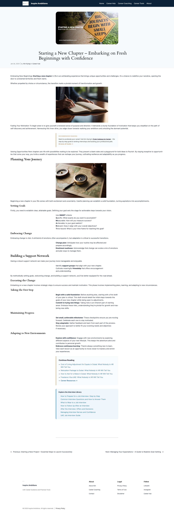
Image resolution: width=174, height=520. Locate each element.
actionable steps (88, 211)
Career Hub (36, 64)
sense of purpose (73, 126)
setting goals (29, 276)
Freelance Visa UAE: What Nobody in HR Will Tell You (82, 377)
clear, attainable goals (42, 211)
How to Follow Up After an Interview (75, 406)
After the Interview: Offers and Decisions (77, 409)
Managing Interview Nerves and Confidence (78, 412)
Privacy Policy (60, 508)
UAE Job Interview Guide (70, 415)
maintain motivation (79, 285)
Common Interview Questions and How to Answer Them (83, 399)
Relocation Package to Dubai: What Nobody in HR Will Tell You (85, 370)
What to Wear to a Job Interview (73, 403)
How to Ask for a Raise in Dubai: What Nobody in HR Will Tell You (87, 374)
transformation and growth (91, 83)
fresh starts (41, 79)
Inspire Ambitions (39, 3)
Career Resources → (69, 381)
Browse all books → (66, 144)
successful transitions (99, 238)
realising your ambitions (89, 128)
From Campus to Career (102, 139)
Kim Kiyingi (27, 64)
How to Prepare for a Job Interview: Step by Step (80, 396)
